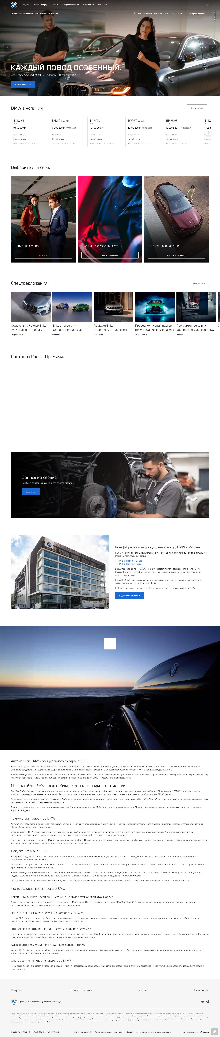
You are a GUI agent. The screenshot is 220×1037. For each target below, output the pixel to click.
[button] (16, 322)
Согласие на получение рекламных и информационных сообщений (149, 1032)
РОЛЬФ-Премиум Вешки (130, 560)
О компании (88, 4)
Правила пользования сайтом (84, 1032)
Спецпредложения (70, 4)
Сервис (55, 4)
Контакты (102, 4)
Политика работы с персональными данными (110, 1032)
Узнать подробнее (23, 84)
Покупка (25, 4)
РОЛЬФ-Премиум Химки (130, 564)
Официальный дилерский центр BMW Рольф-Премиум (34, 13)
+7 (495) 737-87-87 (175, 13)
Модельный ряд (40, 4)
